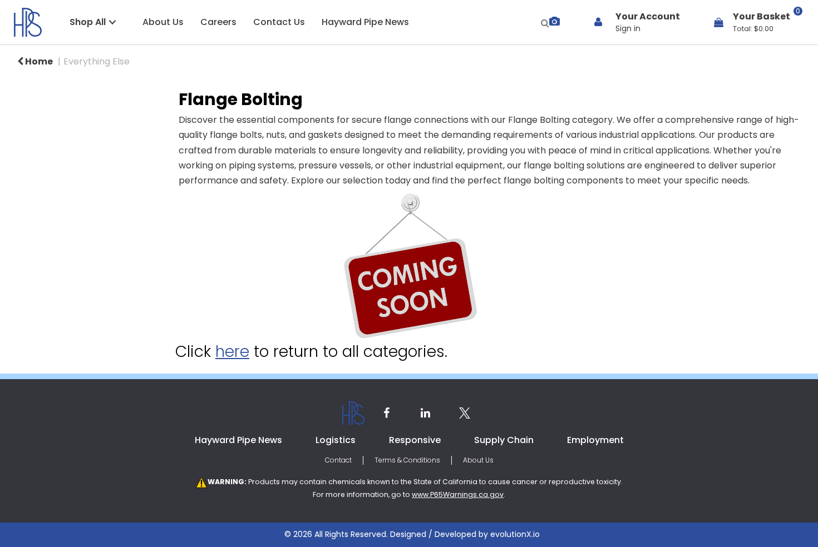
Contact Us (279, 22)
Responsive (415, 440)
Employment (595, 440)
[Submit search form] (545, 22)
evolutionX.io (515, 534)
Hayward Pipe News (365, 22)
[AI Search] (554, 21)
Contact (338, 460)
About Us (163, 22)
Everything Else (96, 61)
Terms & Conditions (407, 460)
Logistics (336, 440)
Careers (218, 22)
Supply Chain (504, 440)
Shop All (88, 22)
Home (38, 61)
